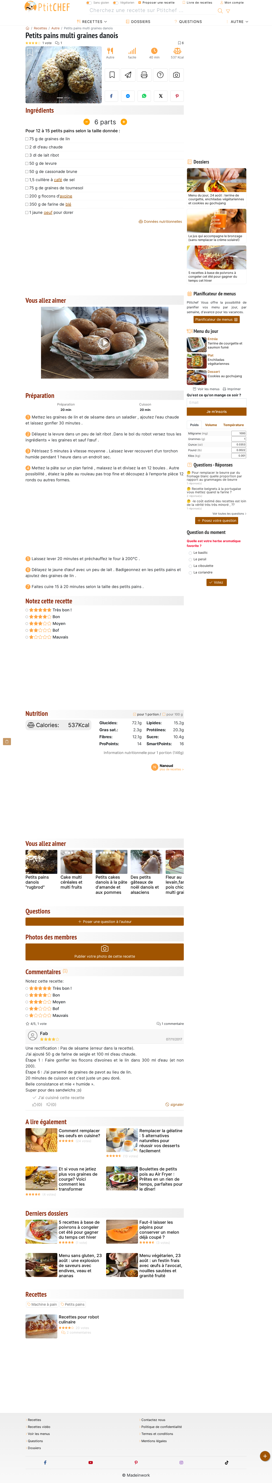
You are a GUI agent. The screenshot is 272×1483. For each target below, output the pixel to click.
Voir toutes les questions (228, 513)
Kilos (194, 455)
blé (68, 204)
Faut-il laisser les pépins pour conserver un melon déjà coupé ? (159, 1230)
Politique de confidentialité (161, 1427)
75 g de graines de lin (49, 138)
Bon (56, 616)
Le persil (200, 559)
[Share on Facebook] (111, 96)
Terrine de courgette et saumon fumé (225, 345)
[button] (31, 75)
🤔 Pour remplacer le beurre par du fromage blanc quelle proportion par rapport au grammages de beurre (214, 476)
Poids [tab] (194, 425)
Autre (237, 22)
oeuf (48, 212)
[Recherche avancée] (228, 11)
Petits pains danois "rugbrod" (37, 882)
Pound (195, 450)
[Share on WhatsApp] (144, 96)
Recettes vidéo (39, 1427)
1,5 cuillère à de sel (52, 179)
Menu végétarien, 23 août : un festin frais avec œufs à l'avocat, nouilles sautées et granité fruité (160, 1265)
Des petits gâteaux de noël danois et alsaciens (145, 885)
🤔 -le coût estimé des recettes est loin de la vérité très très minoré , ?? (216, 502)
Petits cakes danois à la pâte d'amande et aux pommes (111, 885)
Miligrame (198, 433)
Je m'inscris (216, 411)
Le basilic (201, 553)
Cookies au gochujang (225, 376)
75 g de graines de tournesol (56, 187)
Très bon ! (62, 610)
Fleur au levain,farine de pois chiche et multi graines (181, 885)
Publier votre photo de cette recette (104, 956)
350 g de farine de (50, 204)
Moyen (59, 623)
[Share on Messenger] (128, 96)
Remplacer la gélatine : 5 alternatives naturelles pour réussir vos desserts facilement (160, 1140)
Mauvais (60, 637)
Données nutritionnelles (162, 221)
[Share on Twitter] (160, 96)
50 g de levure (43, 163)
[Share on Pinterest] (177, 96)
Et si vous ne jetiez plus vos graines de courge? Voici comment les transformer (78, 1179)
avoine (66, 196)
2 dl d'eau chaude (46, 147)
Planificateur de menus (214, 319)
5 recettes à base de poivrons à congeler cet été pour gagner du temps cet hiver (79, 1230)
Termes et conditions (157, 1434)
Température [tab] (233, 425)
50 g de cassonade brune (53, 171)
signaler (176, 1104)
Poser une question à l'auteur (107, 922)
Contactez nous (153, 1420)
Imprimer (233, 389)
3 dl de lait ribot (44, 155)
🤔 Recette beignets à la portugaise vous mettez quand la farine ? (214, 490)
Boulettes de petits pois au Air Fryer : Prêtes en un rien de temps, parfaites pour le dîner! (161, 1179)
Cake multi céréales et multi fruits (71, 882)
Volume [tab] (211, 425)
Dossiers (140, 22)
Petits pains (74, 1304)
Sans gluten (101, 2)
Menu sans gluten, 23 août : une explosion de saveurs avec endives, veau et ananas (80, 1265)
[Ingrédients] (7, 741)
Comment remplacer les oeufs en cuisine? (79, 1133)
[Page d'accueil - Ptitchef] (27, 28)
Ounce (195, 444)
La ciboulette (203, 566)
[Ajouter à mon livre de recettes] (112, 75)
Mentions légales (154, 1441)
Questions (190, 22)
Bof (55, 630)
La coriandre (203, 572)
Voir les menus (208, 389)
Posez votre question (218, 520)
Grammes (196, 439)
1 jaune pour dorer (51, 212)
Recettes (91, 22)
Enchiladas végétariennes (218, 361)
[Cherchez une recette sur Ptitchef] (220, 10)
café (58, 179)
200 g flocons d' (50, 196)
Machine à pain (44, 1304)
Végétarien (127, 2)
